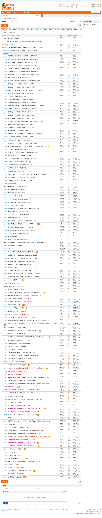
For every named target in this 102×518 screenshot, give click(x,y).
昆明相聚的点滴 (11, 386)
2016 (63, 29)
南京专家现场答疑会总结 (14, 304)
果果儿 (74, 342)
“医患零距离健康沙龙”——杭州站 (16, 289)
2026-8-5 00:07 (76, 56)
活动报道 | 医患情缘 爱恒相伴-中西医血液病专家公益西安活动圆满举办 (25, 47)
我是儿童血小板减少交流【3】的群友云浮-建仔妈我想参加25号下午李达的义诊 (27, 421)
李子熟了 (75, 282)
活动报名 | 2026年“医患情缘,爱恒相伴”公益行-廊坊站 (21, 115)
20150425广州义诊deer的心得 (15, 396)
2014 (75, 29)
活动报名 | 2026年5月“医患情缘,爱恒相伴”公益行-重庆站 (22, 84)
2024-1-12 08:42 (76, 171)
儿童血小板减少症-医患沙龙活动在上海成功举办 (19, 352)
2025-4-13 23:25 (76, 149)
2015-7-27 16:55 (76, 387)
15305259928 (76, 304)
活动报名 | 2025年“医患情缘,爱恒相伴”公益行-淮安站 (21, 127)
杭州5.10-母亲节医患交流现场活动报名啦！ (18, 149)
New (46, 47)
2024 (20, 29)
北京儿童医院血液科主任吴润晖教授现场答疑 (19, 343)
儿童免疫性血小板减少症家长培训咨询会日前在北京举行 (21, 380)
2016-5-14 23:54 (76, 368)
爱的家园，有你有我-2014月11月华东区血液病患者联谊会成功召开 (24, 430)
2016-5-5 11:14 (76, 374)
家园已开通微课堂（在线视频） (15, 349)
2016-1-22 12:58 (76, 378)
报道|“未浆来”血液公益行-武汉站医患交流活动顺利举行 (21, 220)
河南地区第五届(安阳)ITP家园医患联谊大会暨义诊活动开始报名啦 (24, 277)
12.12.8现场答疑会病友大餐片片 (16, 458)
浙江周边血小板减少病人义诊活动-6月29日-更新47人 (21, 261)
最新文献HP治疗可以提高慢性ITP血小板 (18, 298)
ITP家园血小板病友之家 (1, 18)
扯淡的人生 (75, 386)
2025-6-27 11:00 (76, 140)
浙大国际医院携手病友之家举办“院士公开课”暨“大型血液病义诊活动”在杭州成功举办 (28, 320)
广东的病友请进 (11, 452)
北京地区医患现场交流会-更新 (15, 477)
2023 (26, 29)
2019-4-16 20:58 (76, 246)
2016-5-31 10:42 (76, 356)
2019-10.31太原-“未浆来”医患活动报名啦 (18, 199)
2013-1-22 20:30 (76, 462)
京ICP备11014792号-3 (94, 511)
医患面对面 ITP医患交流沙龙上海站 (16, 361)
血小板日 (86, 24)
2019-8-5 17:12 (76, 240)
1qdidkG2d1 (75, 239)
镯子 (61, 310)
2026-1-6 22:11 (76, 115)
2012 (9, 32)
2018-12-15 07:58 (76, 252)
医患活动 (9, 18)
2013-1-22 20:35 (76, 458)
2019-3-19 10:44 (76, 249)
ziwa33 (74, 380)
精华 (15, 35)
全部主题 (4, 35)
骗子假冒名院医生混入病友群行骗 (14, 286)
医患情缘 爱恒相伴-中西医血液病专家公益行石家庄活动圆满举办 (24, 68)
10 (68, 316)
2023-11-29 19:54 (76, 187)
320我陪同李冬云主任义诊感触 (15, 311)
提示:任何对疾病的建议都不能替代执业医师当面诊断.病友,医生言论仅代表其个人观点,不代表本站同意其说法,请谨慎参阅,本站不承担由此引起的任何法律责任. (42, 509)
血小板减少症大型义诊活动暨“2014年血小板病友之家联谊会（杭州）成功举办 (27, 436)
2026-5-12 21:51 (76, 90)
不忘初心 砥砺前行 (12, 236)
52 (68, 476)
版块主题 (6, 53)
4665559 (75, 476)
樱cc (74, 232)
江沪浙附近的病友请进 (13, 455)
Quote (11, 492)
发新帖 (4, 25)
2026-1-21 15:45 (76, 103)
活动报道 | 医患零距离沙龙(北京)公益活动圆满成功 (20, 164)
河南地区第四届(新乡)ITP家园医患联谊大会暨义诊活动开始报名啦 (24, 273)
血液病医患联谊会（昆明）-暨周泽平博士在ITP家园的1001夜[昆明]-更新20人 (27, 174)
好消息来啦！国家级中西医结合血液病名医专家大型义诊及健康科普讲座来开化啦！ (25, 242)
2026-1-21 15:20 (76, 109)
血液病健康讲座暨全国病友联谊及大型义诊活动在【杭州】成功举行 (24, 389)
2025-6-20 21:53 (76, 143)
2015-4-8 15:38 (76, 415)
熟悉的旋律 (75, 120)
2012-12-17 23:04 (76, 465)
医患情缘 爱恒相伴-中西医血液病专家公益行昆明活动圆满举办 (23, 56)
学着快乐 (75, 288)
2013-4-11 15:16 (76, 455)
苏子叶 (74, 414)
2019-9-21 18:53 (76, 221)
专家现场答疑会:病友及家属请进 (16, 449)
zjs (73, 467)
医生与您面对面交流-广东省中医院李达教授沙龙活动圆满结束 (23, 355)
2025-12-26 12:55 (76, 118)
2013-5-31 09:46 (76, 452)
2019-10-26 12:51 (76, 212)
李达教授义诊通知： (13, 183)
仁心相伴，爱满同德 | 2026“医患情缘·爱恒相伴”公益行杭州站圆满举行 (25, 90)
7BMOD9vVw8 (76, 316)
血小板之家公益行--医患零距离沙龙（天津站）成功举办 (21, 177)
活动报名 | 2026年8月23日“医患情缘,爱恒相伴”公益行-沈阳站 (23, 62)
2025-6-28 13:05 (76, 137)
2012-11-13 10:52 (76, 477)
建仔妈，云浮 (63, 417)
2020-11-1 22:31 (76, 193)
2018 (51, 29)
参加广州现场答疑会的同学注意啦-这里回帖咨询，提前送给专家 (23, 411)
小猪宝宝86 (62, 426)
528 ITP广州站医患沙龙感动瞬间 (16, 308)
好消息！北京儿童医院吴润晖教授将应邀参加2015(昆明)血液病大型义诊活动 (27, 383)
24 (68, 304)
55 (68, 433)
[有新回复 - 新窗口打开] (3, 56)
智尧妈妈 (62, 192)
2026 (8, 29)
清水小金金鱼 (63, 461)
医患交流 (15, 18)
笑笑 (74, 473)
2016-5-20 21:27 (76, 362)
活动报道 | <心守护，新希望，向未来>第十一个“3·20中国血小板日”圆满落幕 (23, 41)
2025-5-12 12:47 (76, 146)
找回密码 (99, 4)
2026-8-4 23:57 (76, 59)
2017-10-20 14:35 (76, 346)
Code (13, 492)
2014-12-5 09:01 (76, 427)
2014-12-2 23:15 (76, 430)
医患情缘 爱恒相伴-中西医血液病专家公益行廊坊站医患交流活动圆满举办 (26, 105)
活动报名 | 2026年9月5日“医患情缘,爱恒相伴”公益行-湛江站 (22, 50)
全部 (3, 29)
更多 (18, 35)
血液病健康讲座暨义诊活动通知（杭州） (18, 371)
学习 (9, 248)
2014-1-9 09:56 (76, 440)
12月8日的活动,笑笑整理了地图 (15, 474)
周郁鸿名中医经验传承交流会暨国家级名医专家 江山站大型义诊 (23, 208)
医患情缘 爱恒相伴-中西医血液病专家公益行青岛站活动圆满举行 (24, 108)
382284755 (62, 386)
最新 (8, 35)
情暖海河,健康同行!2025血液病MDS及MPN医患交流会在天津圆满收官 (25, 133)
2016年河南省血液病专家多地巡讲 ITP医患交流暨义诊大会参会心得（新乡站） (27, 337)
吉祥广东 (62, 307)
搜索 (37, 15)
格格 (74, 349)
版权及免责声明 (80, 509)
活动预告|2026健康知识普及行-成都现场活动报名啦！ (21, 99)
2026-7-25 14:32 (76, 62)
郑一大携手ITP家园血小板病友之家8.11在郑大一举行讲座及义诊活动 (25, 292)
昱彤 (74, 267)
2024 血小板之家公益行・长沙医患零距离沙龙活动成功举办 (22, 158)
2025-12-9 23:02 (76, 121)
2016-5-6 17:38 (76, 371)
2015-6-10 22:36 (76, 393)
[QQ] (5, 509)
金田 (74, 433)
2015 (69, 29)
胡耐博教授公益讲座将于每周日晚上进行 (16, 186)
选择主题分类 (6, 489)
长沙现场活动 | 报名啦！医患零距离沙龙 (17, 161)
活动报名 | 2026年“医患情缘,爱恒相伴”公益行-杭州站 (21, 93)
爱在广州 (10, 267)
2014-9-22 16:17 (76, 437)
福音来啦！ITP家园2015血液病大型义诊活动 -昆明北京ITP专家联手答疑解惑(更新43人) (29, 323)
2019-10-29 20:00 (76, 205)
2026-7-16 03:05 (76, 65)
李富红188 (75, 310)
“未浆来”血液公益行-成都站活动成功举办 (18, 192)
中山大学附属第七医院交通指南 (15, 245)
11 (68, 364)
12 (68, 429)
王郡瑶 (61, 239)
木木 (74, 254)
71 (68, 461)
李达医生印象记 (11, 424)
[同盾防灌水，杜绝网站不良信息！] (100, 511)
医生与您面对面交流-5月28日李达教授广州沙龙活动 (20, 358)
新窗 (57, 35)
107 (69, 470)
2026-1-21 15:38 (76, 106)
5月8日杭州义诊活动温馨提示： (15, 374)
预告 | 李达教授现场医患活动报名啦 (16, 189)
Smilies (15, 492)
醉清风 (61, 245)
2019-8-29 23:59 (76, 233)
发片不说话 (10, 464)
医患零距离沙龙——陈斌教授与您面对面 (16, 327)
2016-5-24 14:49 (76, 359)
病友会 (8, 12)
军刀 (74, 279)
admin (61, 102)
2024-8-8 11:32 (76, 168)
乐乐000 (75, 192)
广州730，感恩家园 (12, 280)
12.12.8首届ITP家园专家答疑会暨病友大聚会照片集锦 (21, 461)
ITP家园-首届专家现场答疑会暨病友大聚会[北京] (20, 470)
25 (68, 173)
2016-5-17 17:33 (76, 365)
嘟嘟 (74, 429)
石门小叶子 (75, 470)
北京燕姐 (62, 464)
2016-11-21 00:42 (76, 350)
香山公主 (75, 145)
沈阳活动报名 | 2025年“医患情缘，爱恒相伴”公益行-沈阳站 (22, 143)
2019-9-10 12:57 (76, 230)
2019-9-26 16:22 (76, 218)
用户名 (72, 4)
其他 (14, 32)
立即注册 (99, 6)
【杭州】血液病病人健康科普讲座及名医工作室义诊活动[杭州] (23, 399)
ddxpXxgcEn (75, 301)
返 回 (80, 25)
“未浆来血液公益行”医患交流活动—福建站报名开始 (20, 227)
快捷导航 (95, 12)
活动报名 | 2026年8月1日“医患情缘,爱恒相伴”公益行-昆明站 (23, 71)
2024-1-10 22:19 (76, 174)
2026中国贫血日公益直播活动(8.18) (13, 38)
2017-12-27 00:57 (76, 343)
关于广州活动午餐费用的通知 (15, 402)
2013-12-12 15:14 (76, 443)
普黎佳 (74, 291)
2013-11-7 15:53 (76, 449)
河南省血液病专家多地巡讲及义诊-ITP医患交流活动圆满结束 (23, 330)
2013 (3, 32)
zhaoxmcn (62, 298)
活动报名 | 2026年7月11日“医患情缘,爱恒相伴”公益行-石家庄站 (23, 74)
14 (68, 242)
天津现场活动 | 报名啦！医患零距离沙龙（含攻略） (20, 180)
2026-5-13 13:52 (76, 87)
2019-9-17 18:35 (76, 224)
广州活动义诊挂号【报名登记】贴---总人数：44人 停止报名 (22, 414)
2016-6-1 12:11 (76, 353)
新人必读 (26, 12)
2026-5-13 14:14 (76, 84)
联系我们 (94, 509)
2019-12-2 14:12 (76, 196)
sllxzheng (75, 319)
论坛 (14, 12)
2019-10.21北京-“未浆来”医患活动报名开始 (18, 214)
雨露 (74, 398)
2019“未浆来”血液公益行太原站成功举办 (18, 196)
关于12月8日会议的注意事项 (15, 467)
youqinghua (75, 307)
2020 (40, 29)
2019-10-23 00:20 (76, 215)
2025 (15, 29)
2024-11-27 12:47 (76, 162)
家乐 (74, 330)
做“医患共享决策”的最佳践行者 (15, 239)
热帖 (13, 35)
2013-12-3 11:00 (76, 446)
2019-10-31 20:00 (76, 199)
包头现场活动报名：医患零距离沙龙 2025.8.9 (19, 130)
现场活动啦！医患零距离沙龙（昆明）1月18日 (19, 171)
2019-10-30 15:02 (76, 202)
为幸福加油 (75, 436)
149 (74, 364)
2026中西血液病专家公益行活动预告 (17, 96)
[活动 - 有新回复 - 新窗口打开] (3, 174)
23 (68, 386)
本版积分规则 (78, 503)
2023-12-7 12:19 (76, 184)
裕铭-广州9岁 (63, 251)
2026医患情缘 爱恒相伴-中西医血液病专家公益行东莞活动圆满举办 (24, 80)
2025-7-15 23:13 (76, 134)
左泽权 (74, 426)
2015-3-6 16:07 (76, 424)
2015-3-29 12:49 (76, 421)
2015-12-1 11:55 (76, 384)
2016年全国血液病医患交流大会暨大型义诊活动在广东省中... (23, 270)
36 (68, 439)
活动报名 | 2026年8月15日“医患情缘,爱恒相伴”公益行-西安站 (23, 65)
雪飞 (61, 361)
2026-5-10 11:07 (76, 93)
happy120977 (63, 327)
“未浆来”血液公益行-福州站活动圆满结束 (18, 217)
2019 (45, 29)
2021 (36, 29)
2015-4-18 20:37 (76, 412)
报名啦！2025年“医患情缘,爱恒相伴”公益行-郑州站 (20, 124)
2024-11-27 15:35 (76, 159)
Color (5, 492)
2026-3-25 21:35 (76, 42)
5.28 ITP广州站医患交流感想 (15, 314)
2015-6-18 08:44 (76, 390)
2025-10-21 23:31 (76, 128)
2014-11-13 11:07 (76, 434)
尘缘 (61, 223)
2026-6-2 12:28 (76, 78)
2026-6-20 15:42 (76, 75)
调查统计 (86, 25)
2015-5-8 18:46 (76, 402)
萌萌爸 (74, 411)
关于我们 (19, 12)
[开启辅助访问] (98, 1)
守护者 (74, 451)
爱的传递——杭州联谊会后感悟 (15, 365)
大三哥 (61, 316)
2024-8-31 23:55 (76, 165)
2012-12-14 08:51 (76, 468)
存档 (80, 21)
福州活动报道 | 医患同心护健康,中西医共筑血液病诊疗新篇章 (23, 152)
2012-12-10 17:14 (76, 471)
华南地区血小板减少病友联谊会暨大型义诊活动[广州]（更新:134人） (25, 408)
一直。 (61, 313)
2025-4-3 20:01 (76, 156)
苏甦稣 (74, 242)
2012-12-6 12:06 (76, 474)
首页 (3, 12)
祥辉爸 (74, 257)
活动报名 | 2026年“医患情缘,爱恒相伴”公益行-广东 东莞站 (22, 87)
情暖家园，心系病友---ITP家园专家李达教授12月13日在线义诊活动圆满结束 (26, 377)
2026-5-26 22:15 (76, 81)
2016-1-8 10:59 (76, 381)
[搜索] (42, 15)
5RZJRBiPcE (76, 260)
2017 (56, 29)
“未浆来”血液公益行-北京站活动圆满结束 (18, 211)
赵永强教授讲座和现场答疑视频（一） (17, 340)
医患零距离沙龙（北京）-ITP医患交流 (15, 334)
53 (68, 260)
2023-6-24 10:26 (76, 190)
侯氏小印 (62, 282)
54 (68, 408)
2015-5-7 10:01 (76, 406)
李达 (74, 392)
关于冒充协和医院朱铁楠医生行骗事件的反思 (19, 233)
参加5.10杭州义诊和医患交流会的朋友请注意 (19, 405)
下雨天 (74, 248)
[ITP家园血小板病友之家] (11, 6)
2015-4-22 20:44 (76, 409)
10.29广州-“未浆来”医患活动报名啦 (16, 205)
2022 (32, 29)
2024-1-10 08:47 (76, 177)
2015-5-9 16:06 (76, 399)
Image (7, 492)
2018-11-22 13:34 (76, 340)
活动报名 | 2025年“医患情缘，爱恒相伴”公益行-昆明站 (21, 136)
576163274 (75, 352)
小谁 (61, 232)
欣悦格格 (75, 389)
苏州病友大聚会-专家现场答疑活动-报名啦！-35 (19, 439)
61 (68, 414)
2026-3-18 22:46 (76, 100)
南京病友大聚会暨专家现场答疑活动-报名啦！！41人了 (21, 442)
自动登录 (93, 4)
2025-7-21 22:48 (76, 131)
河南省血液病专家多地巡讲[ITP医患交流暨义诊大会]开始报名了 (23, 258)
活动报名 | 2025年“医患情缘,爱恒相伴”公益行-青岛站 (21, 118)
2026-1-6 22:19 (76, 112)
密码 (72, 6)
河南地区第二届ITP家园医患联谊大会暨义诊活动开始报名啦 (22, 255)
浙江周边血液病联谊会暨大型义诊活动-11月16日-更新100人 (22, 433)
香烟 (74, 439)
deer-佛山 (62, 395)
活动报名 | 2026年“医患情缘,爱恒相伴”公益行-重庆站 (21, 112)
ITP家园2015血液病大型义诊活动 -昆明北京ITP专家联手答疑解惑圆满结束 (26, 368)
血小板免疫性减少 (12, 283)
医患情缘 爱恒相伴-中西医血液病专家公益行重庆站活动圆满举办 (24, 102)
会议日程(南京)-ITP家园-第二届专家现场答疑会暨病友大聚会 (23, 446)
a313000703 (76, 408)
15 (68, 267)
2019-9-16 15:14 (76, 227)
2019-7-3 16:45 (76, 243)
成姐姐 (61, 279)
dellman (61, 364)
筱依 (61, 408)
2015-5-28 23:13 (76, 396)
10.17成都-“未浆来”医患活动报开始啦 (17, 346)
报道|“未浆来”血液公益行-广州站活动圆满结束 (19, 202)
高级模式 (64, 491)
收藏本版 (73, 21)
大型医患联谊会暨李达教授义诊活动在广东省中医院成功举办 (23, 393)
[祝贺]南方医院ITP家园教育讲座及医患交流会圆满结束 (21, 252)
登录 (35, 497)
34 (68, 442)
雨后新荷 (75, 370)
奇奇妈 (61, 423)
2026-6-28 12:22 (76, 72)
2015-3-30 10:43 (76, 418)
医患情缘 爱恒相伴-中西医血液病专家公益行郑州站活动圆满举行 (24, 121)
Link (9, 492)
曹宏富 (74, 339)
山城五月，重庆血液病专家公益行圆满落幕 (18, 77)
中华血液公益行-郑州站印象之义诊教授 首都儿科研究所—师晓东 (24, 295)
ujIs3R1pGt (75, 323)
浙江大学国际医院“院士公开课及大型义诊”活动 (19, 301)
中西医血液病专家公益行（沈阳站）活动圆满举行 (20, 140)
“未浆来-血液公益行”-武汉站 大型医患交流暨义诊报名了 (21, 230)
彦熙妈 (61, 291)
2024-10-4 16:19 (76, 45)
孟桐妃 (61, 37)
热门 (11, 35)
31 (68, 323)
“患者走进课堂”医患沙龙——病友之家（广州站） (20, 264)
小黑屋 (89, 509)
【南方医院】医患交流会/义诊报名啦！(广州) (19, 317)
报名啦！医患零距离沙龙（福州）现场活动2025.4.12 (21, 155)
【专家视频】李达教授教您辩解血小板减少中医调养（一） (22, 224)
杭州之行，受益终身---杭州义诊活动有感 (18, 427)
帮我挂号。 (10, 418)
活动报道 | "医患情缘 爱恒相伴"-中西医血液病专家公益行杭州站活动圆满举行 (27, 146)
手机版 (85, 509)
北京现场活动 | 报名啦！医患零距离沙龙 (17, 168)
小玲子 (74, 457)
